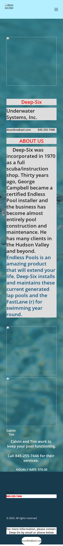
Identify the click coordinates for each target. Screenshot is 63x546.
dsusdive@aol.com (31, 540)
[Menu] (56, 9)
